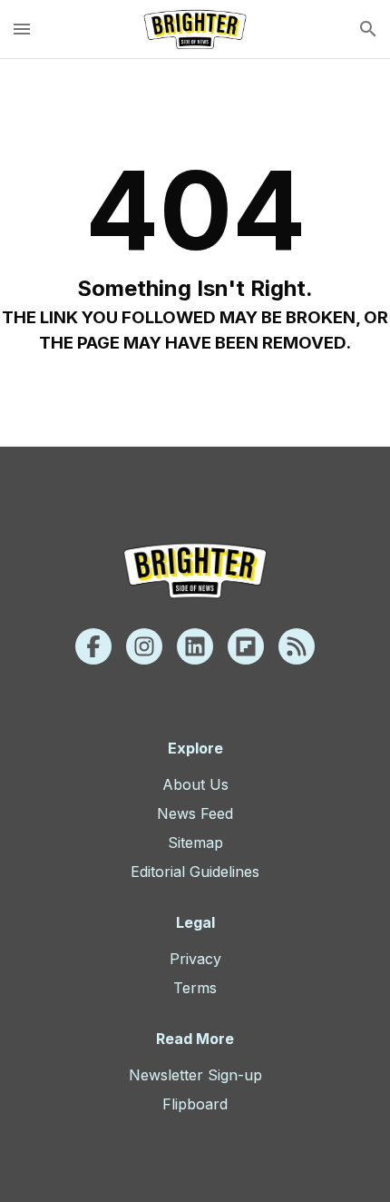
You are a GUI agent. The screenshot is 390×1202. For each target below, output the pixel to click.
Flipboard (195, 1104)
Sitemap (195, 842)
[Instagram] (144, 646)
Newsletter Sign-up (195, 1075)
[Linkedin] (195, 646)
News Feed (195, 813)
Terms (195, 988)
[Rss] (296, 646)
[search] (368, 29)
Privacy (195, 959)
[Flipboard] (246, 646)
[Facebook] (93, 646)
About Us (195, 784)
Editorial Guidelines (195, 871)
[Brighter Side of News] (195, 29)
